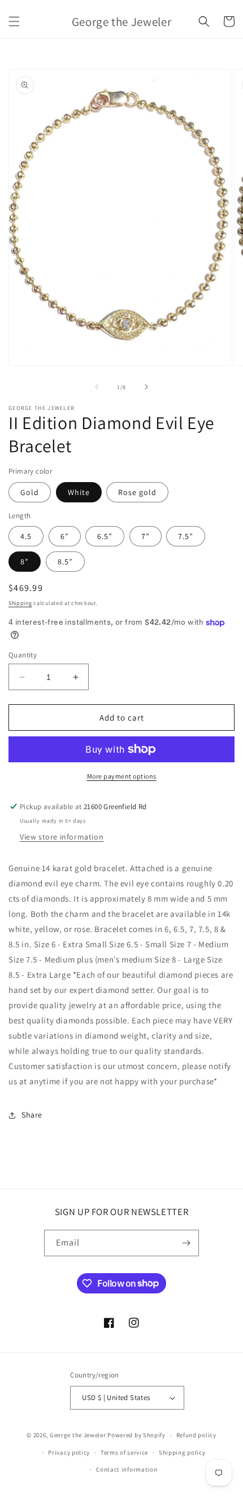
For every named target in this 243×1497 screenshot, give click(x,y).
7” (145, 536)
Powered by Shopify (136, 1435)
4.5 (26, 536)
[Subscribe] (185, 1243)
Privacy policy (69, 1452)
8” (24, 562)
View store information (61, 837)
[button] (14, 21)
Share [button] (31, 1115)
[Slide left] (96, 386)
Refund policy (196, 1435)
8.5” (65, 562)
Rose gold (137, 492)
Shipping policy (182, 1452)
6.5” (104, 536)
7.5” (185, 536)
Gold (29, 492)
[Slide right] (146, 386)
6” (64, 536)
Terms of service (124, 1452)
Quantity (22, 655)
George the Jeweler (78, 1435)
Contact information (126, 1469)
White (79, 492)
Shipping (20, 603)
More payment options (122, 776)
